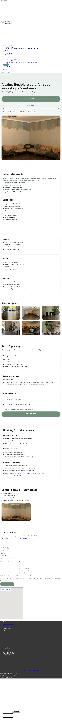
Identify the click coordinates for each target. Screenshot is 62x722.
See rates (31, 98)
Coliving (9, 47)
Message (6, 709)
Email (5, 699)
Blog (4, 56)
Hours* (2, 565)
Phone (5, 696)
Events (9, 53)
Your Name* (3, 547)
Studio (5, 52)
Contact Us (6, 55)
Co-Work (5, 50)
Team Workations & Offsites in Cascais (23, 48)
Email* (2, 550)
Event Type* (3, 553)
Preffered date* (4, 561)
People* (2, 558)
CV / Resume (7, 711)
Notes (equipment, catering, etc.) (9, 575)
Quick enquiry (31, 105)
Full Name (6, 693)
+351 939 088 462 (26, 473)
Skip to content (3, 0)
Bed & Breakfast (7, 46)
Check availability (31, 413)
